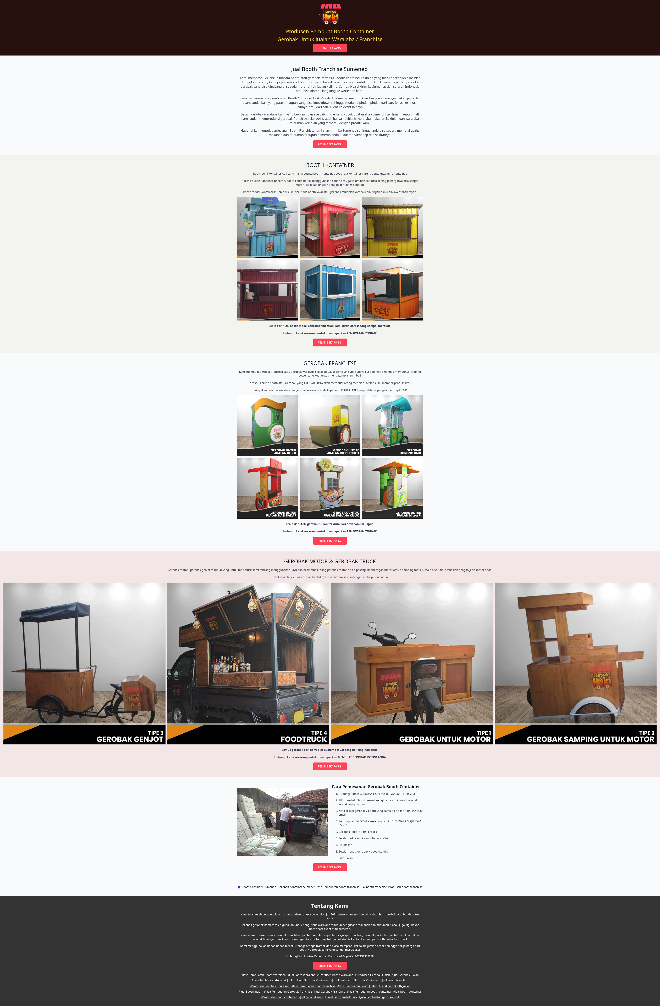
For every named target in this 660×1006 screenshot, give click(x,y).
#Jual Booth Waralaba (301, 975)
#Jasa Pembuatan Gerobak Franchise (288, 991)
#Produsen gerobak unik (341, 997)
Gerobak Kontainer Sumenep (297, 887)
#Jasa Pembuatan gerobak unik (379, 997)
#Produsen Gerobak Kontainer (270, 986)
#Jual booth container (407, 991)
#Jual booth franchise (394, 980)
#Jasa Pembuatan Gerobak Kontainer (355, 980)
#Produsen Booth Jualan (394, 986)
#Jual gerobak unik (311, 997)
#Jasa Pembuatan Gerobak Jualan (273, 980)
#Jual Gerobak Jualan (405, 975)
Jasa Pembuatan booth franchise (338, 887)
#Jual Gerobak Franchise (329, 991)
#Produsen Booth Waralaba (335, 975)
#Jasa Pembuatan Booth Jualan (357, 986)
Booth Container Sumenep (259, 887)
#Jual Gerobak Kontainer (313, 980)
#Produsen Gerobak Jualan (372, 975)
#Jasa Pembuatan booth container (369, 991)
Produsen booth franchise (405, 887)
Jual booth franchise (374, 887)
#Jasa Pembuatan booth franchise (313, 986)
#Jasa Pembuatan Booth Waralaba (263, 975)
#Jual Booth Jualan (250, 991)
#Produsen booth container (279, 997)
